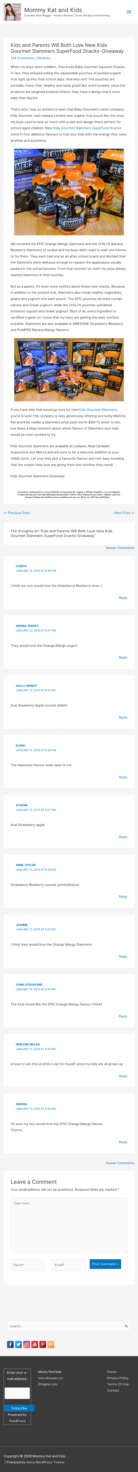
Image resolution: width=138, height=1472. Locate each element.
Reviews (43, 58)
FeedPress (17, 1421)
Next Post (124, 513)
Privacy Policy (117, 1378)
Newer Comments (120, 548)
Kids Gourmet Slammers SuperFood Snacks (87, 128)
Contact (113, 1390)
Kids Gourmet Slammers (98, 410)
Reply (123, 598)
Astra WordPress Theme (45, 1462)
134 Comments (22, 58)
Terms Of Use (118, 1384)
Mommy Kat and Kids (53, 9)
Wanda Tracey (27, 626)
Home (111, 1372)
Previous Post (17, 513)
